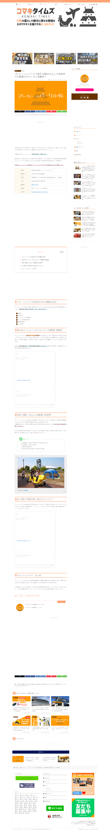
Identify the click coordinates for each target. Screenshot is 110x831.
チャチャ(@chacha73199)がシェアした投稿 (27, 404)
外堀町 (26, 803)
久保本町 (17, 801)
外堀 (22, 803)
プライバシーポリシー (84, 823)
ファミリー (24, 595)
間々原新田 (22, 813)
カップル (17, 595)
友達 (29, 595)
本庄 (38, 595)
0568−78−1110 (34, 184)
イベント (78, 135)
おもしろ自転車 (24, 490)
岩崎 (22, 807)
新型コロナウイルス (23, 809)
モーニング (36, 797)
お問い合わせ (81, 4)
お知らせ (78, 131)
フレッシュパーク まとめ (29, 268)
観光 (56, 4)
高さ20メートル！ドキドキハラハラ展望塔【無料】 (35, 259)
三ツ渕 (22, 799)
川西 (31, 807)
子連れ (33, 595)
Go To (17, 795)
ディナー (33, 795)
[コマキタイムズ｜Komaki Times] (55, 26)
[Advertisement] (55, 38)
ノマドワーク (23, 797)
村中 (21, 811)
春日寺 (35, 809)
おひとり (22, 795)
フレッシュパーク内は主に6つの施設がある (34, 256)
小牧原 (30, 805)
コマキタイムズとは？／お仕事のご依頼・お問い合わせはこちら (38, 829)
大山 (31, 803)
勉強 (27, 801)
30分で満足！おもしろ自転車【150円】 (32, 262)
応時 (17, 809)
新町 (30, 809)
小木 (22, 805)
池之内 (30, 811)
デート (17, 797)
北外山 (32, 801)
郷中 (17, 813)
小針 (35, 805)
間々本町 (28, 813)
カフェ (32, 4)
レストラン (44, 4)
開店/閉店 (78, 154)
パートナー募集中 (27, 778)
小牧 (26, 805)
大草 (35, 803)
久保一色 (35, 799)
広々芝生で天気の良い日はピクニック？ (32, 265)
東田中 (25, 811)
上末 (26, 799)
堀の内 (17, 803)
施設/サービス (69, 4)
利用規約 (93, 823)
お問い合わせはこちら (84, 89)
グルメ (77, 139)
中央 (31, 799)
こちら (38, 684)
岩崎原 (26, 807)
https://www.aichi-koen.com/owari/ (39, 191)
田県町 (35, 811)
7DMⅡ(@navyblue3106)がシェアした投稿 (26, 565)
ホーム (19, 4)
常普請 (35, 807)
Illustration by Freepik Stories (87, 821)
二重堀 (23, 801)
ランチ (17, 799)
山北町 (17, 807)
